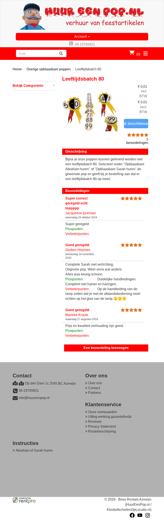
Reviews (94, 421)
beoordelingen (137, 141)
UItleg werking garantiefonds (110, 416)
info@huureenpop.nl (34, 398)
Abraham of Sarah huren (34, 450)
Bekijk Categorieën (28, 85)
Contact (94, 388)
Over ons (95, 383)
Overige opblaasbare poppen (48, 69)
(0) (138, 54)
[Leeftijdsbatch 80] (89, 112)
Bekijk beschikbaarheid (136, 123)
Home (17, 69)
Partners (94, 392)
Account (81, 36)
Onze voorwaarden (102, 412)
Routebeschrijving (102, 431)
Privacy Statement (102, 426)
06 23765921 (29, 390)
